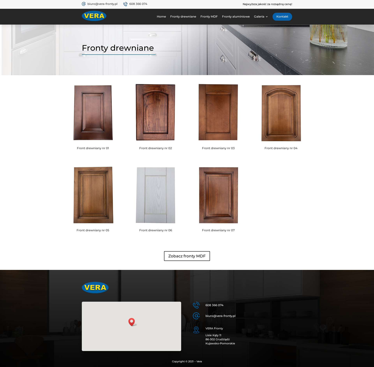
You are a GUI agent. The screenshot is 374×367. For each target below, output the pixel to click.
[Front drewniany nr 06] (156, 226)
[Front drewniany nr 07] (218, 226)
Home (161, 16)
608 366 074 (138, 4)
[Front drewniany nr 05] (93, 226)
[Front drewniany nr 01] (93, 143)
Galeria (259, 16)
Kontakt (282, 16)
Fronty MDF (209, 16)
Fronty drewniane (183, 16)
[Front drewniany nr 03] (218, 143)
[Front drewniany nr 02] (156, 143)
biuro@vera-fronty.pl (102, 4)
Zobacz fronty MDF (187, 256)
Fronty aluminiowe (236, 16)
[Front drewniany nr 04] (281, 143)
